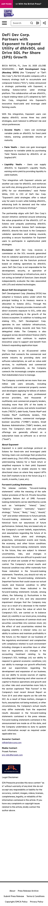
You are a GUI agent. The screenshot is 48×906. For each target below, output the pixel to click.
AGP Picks (6, 4)
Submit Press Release (14, 896)
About (12, 891)
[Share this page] (44, 23)
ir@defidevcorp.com (11, 742)
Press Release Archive (28, 891)
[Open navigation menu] (4, 23)
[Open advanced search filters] (37, 23)
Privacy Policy (36, 901)
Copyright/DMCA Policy (16, 901)
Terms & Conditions (35, 896)
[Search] (32, 23)
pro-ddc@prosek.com (12, 755)
